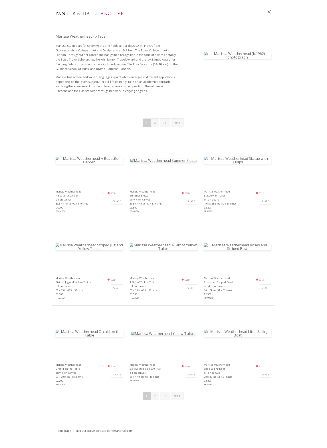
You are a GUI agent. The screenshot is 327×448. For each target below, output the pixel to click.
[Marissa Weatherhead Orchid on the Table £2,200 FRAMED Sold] (89, 333)
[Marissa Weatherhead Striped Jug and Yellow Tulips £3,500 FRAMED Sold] (89, 246)
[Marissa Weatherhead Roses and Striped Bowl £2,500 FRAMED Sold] (237, 246)
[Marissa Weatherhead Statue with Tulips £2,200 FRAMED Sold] (237, 159)
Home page (63, 431)
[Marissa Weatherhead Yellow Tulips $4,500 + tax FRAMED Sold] (163, 333)
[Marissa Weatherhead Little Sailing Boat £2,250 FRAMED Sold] (237, 333)
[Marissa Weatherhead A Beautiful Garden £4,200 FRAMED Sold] (89, 159)
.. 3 (165, 122)
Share (117, 201)
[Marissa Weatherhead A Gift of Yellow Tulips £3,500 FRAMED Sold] (163, 246)
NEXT (177, 122)
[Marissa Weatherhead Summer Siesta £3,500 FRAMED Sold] (163, 160)
